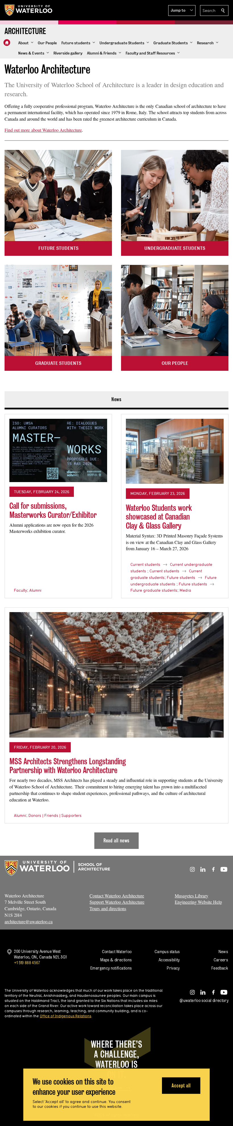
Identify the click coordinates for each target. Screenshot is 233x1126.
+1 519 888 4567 (27, 962)
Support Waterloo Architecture (117, 902)
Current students (145, 564)
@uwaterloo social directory (204, 1000)
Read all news (116, 841)
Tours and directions (108, 908)
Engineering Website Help (198, 902)
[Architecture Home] (6, 42)
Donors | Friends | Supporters (55, 815)
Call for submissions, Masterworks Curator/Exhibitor (53, 510)
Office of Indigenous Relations (65, 1016)
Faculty (20, 590)
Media (185, 590)
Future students (181, 577)
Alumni (35, 590)
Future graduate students (153, 590)
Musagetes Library (191, 896)
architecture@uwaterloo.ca (29, 921)
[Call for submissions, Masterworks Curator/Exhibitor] (58, 450)
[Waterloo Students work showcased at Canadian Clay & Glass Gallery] (175, 451)
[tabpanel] (116, 629)
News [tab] (116, 399)
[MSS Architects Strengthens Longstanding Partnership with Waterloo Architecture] (116, 674)
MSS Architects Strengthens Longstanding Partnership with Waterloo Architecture (67, 765)
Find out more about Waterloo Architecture (43, 130)
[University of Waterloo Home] (29, 10)
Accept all (181, 1085)
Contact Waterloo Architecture (117, 896)
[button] (181, 10)
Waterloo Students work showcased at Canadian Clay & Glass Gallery (159, 517)
